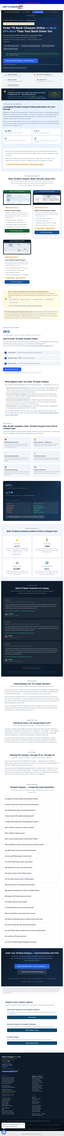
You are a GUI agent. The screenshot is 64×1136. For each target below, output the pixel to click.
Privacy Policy (35, 1103)
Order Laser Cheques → (17, 282)
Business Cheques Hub (37, 1115)
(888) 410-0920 (7, 1065)
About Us (34, 1097)
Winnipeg (34, 1121)
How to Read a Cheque (7, 1111)
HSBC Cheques (35, 1089)
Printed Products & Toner (8, 1095)
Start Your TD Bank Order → (12, 369)
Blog (3, 1109)
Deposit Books (5, 1104)
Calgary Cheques (36, 1111)
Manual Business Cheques (8, 1079)
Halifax (41, 1121)
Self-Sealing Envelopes (7, 1105)
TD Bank (5, 112)
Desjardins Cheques (36, 1086)
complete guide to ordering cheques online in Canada (42, 672)
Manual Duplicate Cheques (8, 1080)
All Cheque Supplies (6, 1098)
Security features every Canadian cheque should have (28, 305)
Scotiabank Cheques (37, 1081)
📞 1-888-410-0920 (38, 12)
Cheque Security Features (8, 1112)
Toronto (14, 1121)
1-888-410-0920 (33, 3)
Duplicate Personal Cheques (8, 1087)
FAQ (56, 1124)
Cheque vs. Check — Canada (38, 1113)
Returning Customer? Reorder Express (32, 972)
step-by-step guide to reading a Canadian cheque (40, 345)
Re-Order (59, 1124)
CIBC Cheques (35, 1083)
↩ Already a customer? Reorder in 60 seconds (15, 67)
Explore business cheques (32, 1030)
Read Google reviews (30, 20)
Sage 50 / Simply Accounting (8, 1091)
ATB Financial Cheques (37, 1088)
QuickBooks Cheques (7, 1089)
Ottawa (30, 1121)
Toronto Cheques (36, 1107)
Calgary (26, 1121)
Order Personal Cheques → (17, 230)
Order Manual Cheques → (47, 232)
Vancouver (9, 1121)
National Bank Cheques (37, 1085)
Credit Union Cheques (37, 1091)
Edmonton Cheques (36, 1108)
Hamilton (38, 1121)
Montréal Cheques (36, 1110)
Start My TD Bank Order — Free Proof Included (32, 966)
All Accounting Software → (8, 1092)
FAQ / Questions (5, 1108)
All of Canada (46, 1121)
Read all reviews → (17, 554)
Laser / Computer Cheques (8, 1077)
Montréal (22, 1121)
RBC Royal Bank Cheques (37, 1078)
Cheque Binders (5, 1101)
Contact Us (4, 1066)
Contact (53, 1124)
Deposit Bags (5, 1102)
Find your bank (32, 1017)
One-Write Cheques (6, 1083)
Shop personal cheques (32, 1043)
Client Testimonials (36, 1099)
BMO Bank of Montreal (37, 1082)
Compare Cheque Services (8, 1113)
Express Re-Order (36, 1101)
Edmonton (18, 1121)
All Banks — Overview (37, 1076)
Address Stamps (6, 1100)
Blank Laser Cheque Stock (8, 1082)
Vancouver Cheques (36, 1105)
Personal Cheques (6, 1085)
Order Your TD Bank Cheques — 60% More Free (21, 60)
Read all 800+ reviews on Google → (32, 668)
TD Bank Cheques (36, 1079)
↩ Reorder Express (30, 15)
